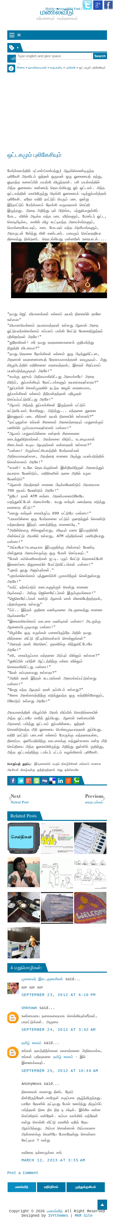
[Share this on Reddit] (68, 781)
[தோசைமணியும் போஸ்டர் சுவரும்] (57, 838)
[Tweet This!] (21, 781)
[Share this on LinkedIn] (60, 781)
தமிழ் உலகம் (31, 1043)
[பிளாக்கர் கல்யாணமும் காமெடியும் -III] (90, 873)
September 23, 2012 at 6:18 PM (59, 995)
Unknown (29, 1008)
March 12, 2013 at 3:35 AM (54, 1160)
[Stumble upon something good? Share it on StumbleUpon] (37, 781)
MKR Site (83, 1216)
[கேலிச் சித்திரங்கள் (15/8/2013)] (57, 873)
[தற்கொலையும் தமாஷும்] (24, 908)
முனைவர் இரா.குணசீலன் (42, 979)
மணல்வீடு (55, 1211)
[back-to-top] (102, 1205)
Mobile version (55, 8)
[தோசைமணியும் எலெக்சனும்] (90, 838)
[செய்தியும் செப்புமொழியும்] (24, 838)
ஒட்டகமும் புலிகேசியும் (34, 154)
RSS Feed (73, 8)
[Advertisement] (57, 109)
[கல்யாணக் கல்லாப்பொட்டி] (24, 873)
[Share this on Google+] (29, 781)
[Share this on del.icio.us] (52, 781)
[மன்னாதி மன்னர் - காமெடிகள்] (57, 908)
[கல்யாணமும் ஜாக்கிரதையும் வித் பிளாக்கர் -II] (90, 908)
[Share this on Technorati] (76, 781)
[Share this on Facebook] (13, 781)
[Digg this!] (44, 781)
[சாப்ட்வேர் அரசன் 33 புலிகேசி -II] (24, 942)
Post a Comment (22, 1173)
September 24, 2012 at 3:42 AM (59, 1030)
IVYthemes (58, 1216)
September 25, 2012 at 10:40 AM (60, 1071)
